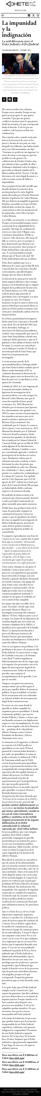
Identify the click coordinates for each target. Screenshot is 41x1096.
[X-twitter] (34, 15)
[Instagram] (38, 15)
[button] (2, 15)
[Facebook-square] (29, 15)
